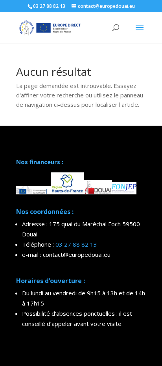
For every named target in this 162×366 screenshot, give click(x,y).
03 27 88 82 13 (76, 244)
